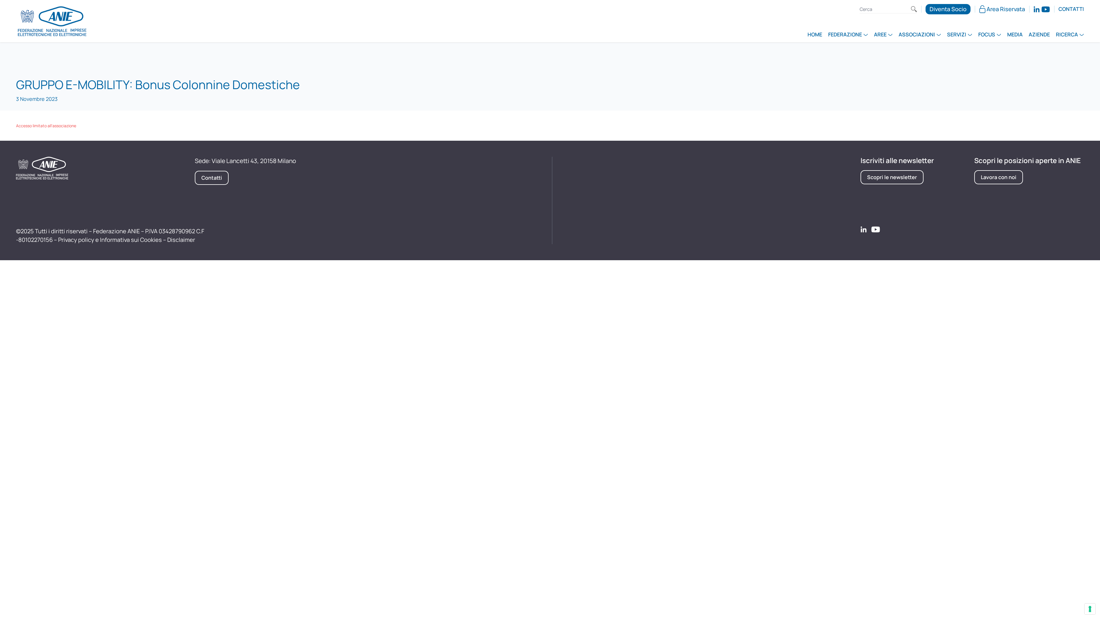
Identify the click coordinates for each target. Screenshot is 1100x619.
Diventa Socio (948, 9)
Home (815, 35)
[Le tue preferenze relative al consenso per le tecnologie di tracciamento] (1090, 609)
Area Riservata (1006, 9)
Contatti (1071, 9)
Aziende (1039, 35)
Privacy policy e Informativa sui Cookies (110, 240)
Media (1015, 35)
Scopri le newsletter (892, 177)
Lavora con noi (998, 177)
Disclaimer (181, 240)
